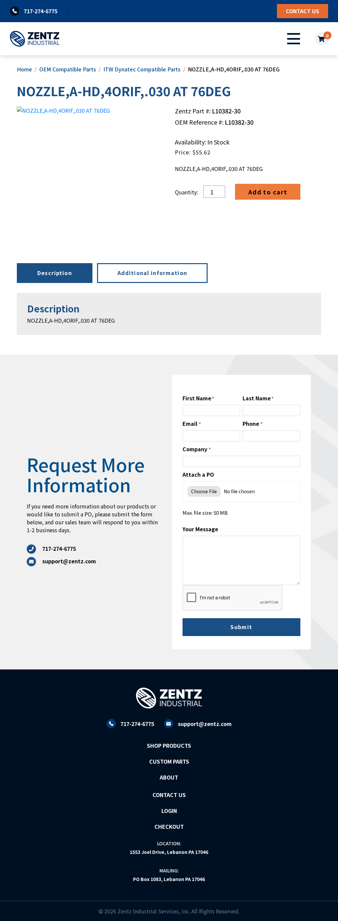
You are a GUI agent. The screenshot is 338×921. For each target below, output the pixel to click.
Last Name (257, 398)
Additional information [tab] (152, 273)
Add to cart (267, 191)
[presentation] (233, 598)
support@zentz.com (205, 724)
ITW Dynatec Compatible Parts (142, 69)
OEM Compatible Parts (67, 69)
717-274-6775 (137, 724)
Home (24, 69)
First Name (197, 398)
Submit (241, 627)
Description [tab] (54, 273)
